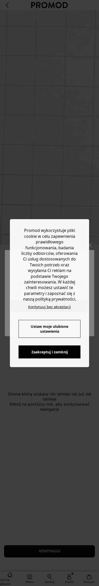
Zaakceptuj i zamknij (49, 352)
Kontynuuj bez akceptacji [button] (49, 306)
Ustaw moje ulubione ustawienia (49, 329)
